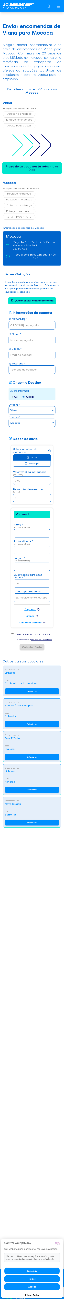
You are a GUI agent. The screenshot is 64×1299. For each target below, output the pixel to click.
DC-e (34, 457)
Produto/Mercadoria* (27, 591)
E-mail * (16, 349)
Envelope (34, 463)
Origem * (14, 404)
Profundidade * (23, 542)
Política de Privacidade (41, 639)
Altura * (22, 525)
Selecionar (32, 691)
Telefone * (18, 363)
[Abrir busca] (48, 6)
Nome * (16, 334)
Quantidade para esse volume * (28, 576)
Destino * (14, 417)
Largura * (22, 559)
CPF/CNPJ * (19, 319)
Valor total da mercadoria (29, 473)
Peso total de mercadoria (29, 490)
